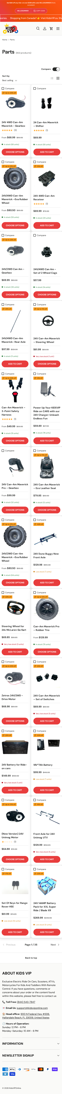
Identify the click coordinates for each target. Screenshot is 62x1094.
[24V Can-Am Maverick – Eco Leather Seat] (46, 466)
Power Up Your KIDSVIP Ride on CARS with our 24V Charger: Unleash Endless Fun (46, 413)
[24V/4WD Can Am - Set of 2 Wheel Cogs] (46, 251)
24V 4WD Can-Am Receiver (44, 197)
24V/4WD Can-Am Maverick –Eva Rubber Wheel (15, 199)
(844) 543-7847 (26, 1002)
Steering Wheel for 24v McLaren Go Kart (14, 628)
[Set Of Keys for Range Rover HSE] (15, 885)
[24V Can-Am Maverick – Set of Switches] (46, 678)
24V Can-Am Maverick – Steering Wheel (46, 340)
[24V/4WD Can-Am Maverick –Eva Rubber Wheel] (15, 178)
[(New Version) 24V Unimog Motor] (15, 816)
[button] (51, 28)
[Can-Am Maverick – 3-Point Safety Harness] (15, 390)
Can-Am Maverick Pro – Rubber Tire (46, 628)
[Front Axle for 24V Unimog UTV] (46, 816)
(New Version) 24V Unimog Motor (12, 835)
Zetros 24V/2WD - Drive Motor (12, 697)
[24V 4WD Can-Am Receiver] (46, 178)
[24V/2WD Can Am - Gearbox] (15, 251)
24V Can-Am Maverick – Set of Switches (46, 697)
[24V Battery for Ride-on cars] (15, 747)
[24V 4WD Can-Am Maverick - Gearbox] (15, 104)
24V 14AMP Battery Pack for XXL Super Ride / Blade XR (44, 907)
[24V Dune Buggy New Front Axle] (46, 536)
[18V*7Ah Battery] (46, 747)
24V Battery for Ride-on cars (14, 766)
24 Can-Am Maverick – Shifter (45, 124)
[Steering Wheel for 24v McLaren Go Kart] (15, 608)
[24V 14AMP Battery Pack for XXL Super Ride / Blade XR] (46, 885)
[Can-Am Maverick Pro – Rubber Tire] (46, 608)
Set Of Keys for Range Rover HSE (15, 904)
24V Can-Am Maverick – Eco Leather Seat (46, 486)
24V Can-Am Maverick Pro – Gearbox (15, 486)
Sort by (6, 76)
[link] (11, 945)
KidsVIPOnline (15, 1088)
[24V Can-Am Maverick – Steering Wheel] (46, 320)
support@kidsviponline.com (32, 1008)
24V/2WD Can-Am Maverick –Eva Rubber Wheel (15, 557)
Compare (46, 69)
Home (4, 40)
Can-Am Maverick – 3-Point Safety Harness (13, 411)
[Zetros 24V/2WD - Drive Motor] (15, 678)
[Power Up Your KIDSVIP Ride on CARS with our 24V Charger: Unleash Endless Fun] (46, 390)
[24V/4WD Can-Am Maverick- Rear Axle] (15, 320)
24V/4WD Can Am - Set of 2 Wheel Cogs (45, 271)
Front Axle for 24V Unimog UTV (44, 835)
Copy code (40, 11)
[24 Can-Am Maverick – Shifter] (46, 104)
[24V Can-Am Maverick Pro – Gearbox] (15, 466)
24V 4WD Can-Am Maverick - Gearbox (13, 124)
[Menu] (58, 28)
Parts (12, 40)
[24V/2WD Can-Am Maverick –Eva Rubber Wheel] (15, 536)
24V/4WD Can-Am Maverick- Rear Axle (14, 340)
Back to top (31, 957)
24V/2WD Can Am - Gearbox (13, 271)
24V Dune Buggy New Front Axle (46, 555)
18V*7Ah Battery (43, 764)
